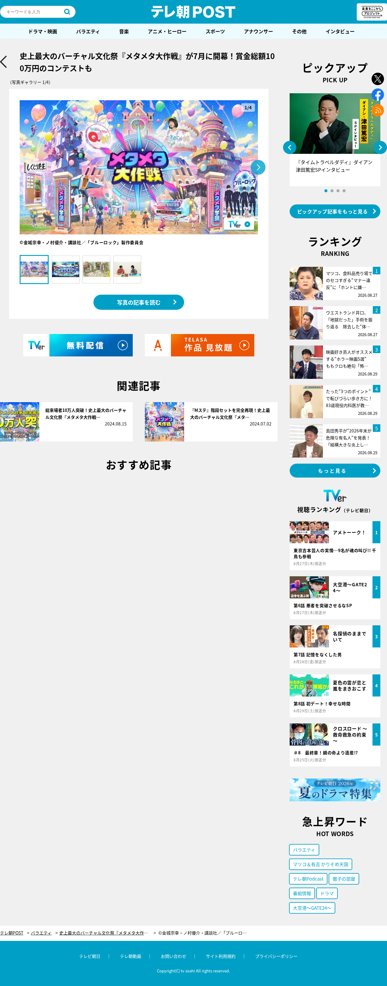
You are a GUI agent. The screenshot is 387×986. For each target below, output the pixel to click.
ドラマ (327, 893)
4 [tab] (344, 190)
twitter (378, 79)
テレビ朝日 (89, 956)
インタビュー (340, 31)
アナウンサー (258, 31)
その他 (299, 31)
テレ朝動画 (130, 956)
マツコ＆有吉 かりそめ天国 (320, 864)
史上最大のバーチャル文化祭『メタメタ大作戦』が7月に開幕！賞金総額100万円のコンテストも (107, 932)
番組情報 (302, 893)
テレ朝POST (193, 11)
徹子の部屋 (344, 878)
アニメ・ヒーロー (167, 31)
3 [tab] (338, 190)
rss (378, 110)
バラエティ (88, 31)
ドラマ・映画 (42, 31)
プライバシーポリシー (276, 956)
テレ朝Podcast (308, 878)
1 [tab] (325, 190)
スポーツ (215, 31)
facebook (378, 94)
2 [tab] (331, 190)
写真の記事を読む (139, 302)
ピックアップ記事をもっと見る (332, 211)
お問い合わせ (173, 956)
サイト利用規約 (221, 956)
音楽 (124, 31)
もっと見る (332, 470)
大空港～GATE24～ (312, 908)
